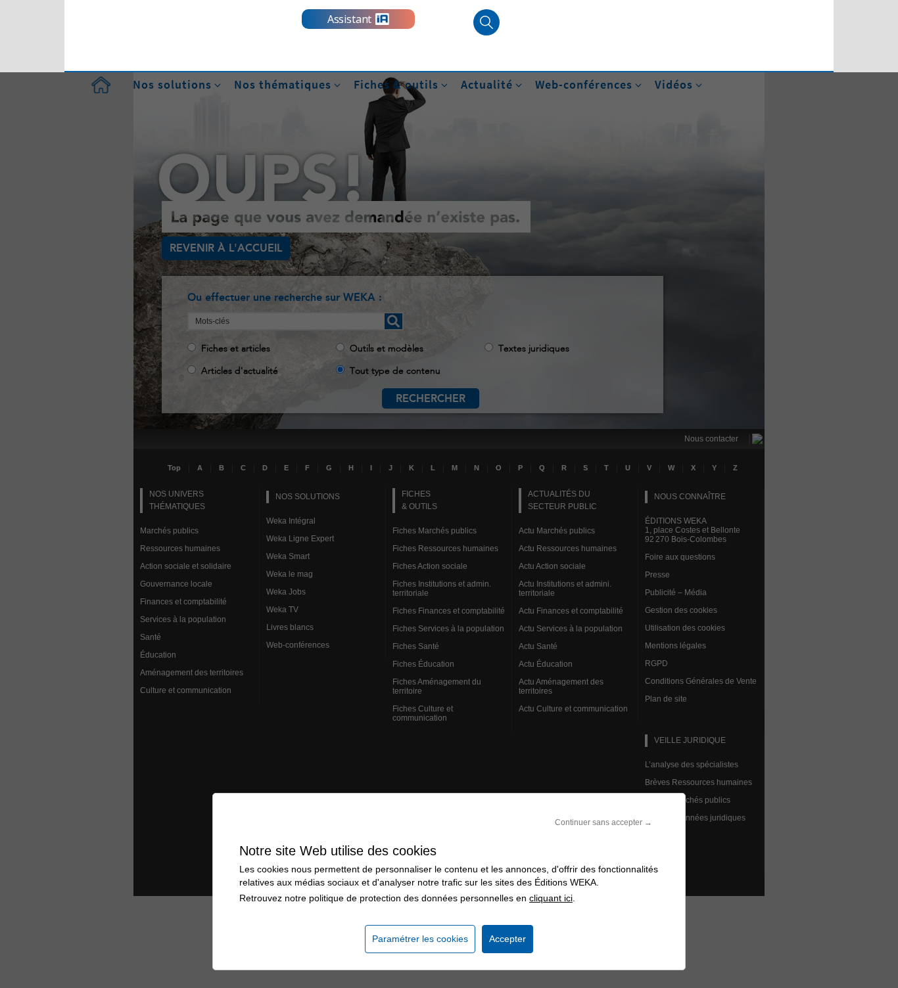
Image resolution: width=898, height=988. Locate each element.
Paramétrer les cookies (420, 938)
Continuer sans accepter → (603, 822)
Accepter (507, 938)
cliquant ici (551, 898)
